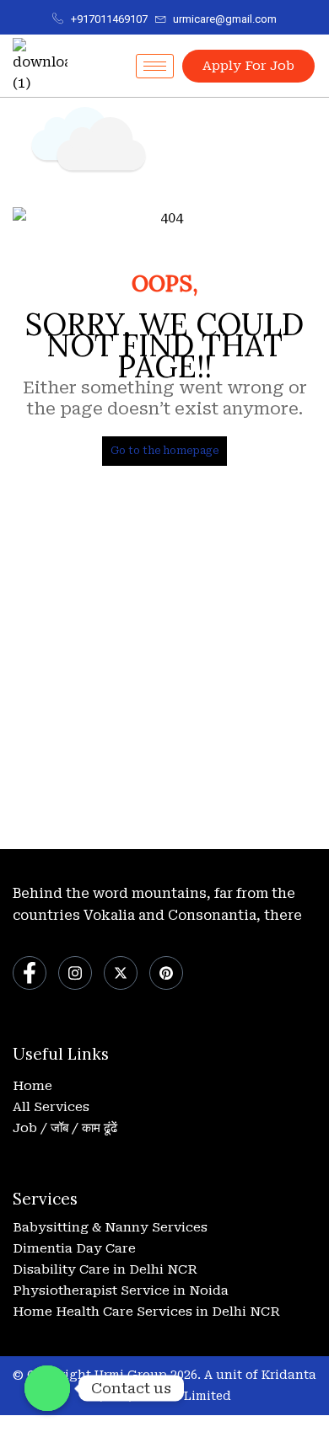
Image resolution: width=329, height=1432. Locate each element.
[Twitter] (121, 973)
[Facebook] (29, 973)
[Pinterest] (166, 973)
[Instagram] (75, 973)
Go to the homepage (164, 451)
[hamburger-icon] (155, 66)
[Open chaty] (47, 1388)
